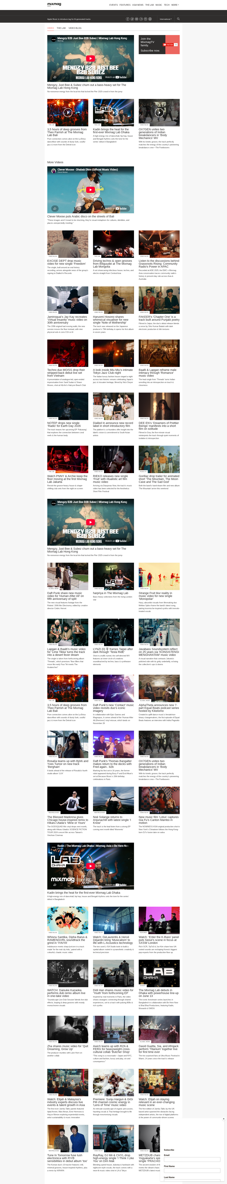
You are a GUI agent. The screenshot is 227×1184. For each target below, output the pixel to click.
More (174, 5)
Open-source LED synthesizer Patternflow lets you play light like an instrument (79, 19)
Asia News (137, 5)
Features (125, 5)
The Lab (149, 5)
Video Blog (75, 28)
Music (159, 5)
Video (50, 28)
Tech (167, 5)
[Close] (224, 1119)
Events (113, 5)
